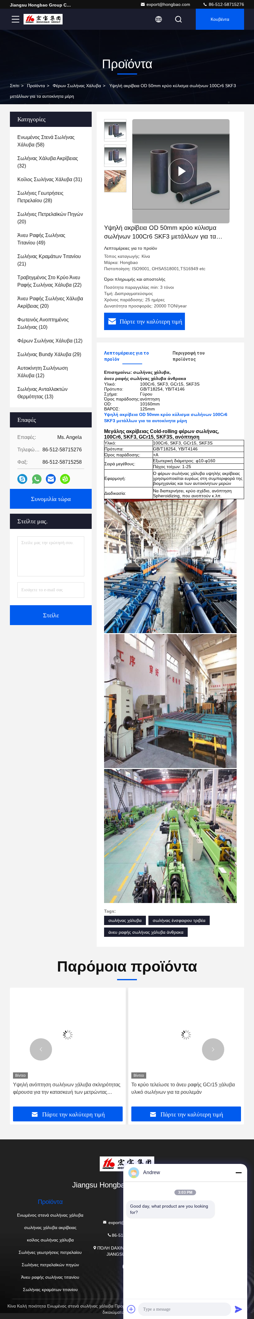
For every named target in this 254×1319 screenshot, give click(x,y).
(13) (42, 393)
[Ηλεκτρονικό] (51, 479)
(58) (46, 141)
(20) (50, 218)
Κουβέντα (220, 19)
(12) (49, 340)
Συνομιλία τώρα (51, 498)
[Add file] (131, 1309)
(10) (43, 323)
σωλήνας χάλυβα (125, 920)
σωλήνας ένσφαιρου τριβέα (179, 920)
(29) (49, 354)
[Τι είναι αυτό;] (36, 479)
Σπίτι (14, 85)
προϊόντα (36, 85)
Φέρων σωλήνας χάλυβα (77, 85)
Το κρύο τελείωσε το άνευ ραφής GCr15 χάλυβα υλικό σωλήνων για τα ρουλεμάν (183, 1088)
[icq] (65, 479)
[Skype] (22, 479)
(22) (49, 281)
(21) (49, 260)
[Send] (238, 1309)
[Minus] (238, 1172)
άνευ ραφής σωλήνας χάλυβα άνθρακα (145, 932)
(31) (49, 179)
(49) (41, 239)
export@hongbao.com (168, 4)
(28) (40, 196)
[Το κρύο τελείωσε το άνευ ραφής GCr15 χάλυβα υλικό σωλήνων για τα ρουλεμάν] (186, 1035)
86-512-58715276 (226, 4)
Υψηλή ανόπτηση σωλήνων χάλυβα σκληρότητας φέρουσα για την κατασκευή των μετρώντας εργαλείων (66, 1089)
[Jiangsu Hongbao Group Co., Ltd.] (43, 19)
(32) (47, 162)
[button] (41, 1049)
